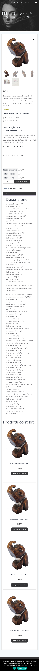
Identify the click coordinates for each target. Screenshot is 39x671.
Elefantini (12, 188)
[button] (33, 39)
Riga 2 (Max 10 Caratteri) (13, 155)
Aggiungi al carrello (22, 181)
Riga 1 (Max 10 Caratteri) (13, 146)
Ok (14, 668)
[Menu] (36, 2)
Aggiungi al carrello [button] (19, 473)
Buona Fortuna (12, 118)
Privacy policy (22, 668)
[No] (37, 665)
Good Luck (11, 121)
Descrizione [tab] (9, 194)
